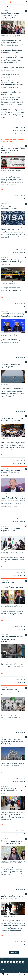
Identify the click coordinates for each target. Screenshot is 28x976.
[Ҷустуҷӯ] (24, 974)
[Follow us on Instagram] (11, 962)
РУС (19, 974)
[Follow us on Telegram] (17, 962)
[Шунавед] (8, 974)
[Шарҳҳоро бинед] (19, 133)
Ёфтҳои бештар (14, 952)
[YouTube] (13, 974)
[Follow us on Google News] (2, 962)
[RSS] (20, 962)
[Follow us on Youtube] (8, 962)
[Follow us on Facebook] (5, 962)
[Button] (20, 127)
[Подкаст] (23, 962)
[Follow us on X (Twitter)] (14, 962)
